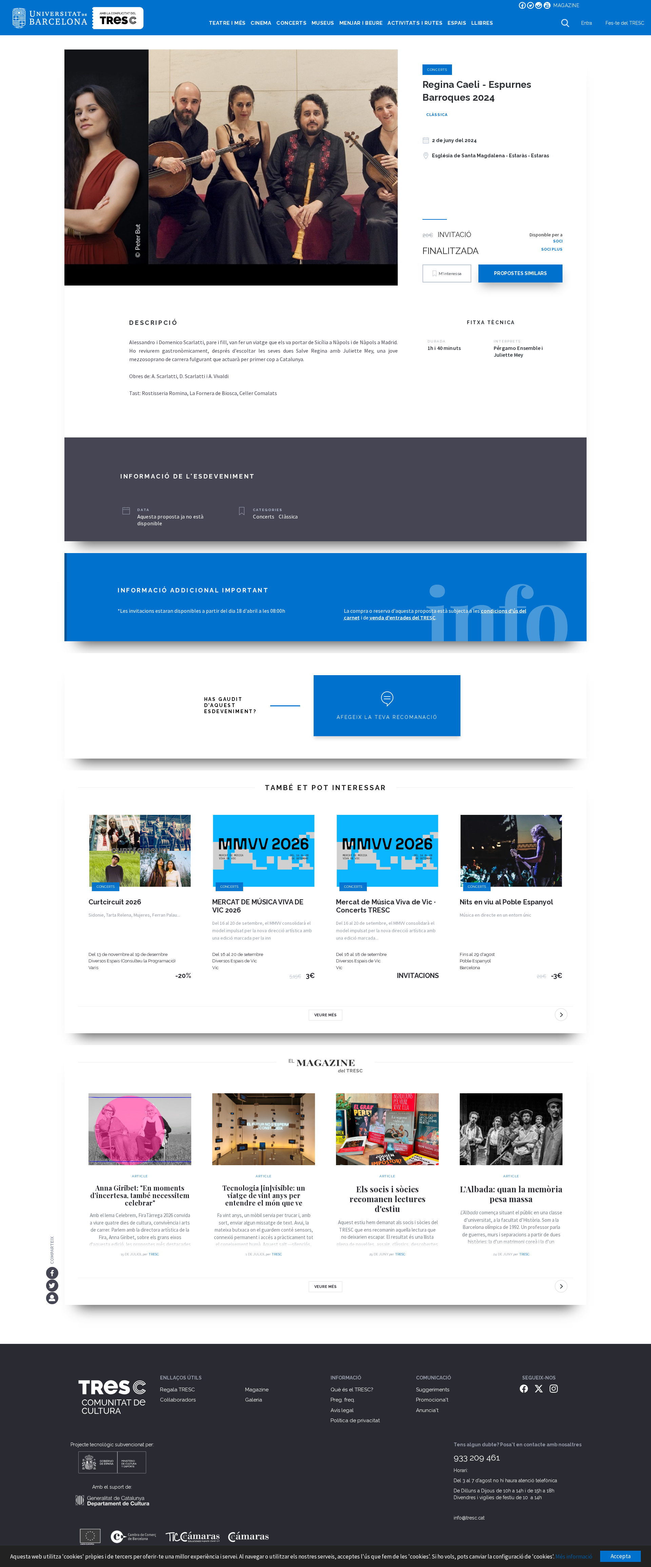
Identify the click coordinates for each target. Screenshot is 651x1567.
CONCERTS (291, 23)
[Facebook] (52, 1272)
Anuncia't (427, 1410)
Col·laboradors (178, 1400)
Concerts (437, 70)
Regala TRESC (177, 1390)
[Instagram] (554, 1388)
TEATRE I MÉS (227, 23)
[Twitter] (52, 1285)
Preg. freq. (343, 1400)
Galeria (253, 1400)
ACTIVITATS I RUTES (415, 23)
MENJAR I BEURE (361, 23)
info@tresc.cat (469, 1518)
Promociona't (432, 1400)
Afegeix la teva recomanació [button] (387, 717)
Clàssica (437, 115)
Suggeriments (432, 1390)
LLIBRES (482, 23)
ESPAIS (457, 23)
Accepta (621, 1556)
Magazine (257, 1390)
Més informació (573, 1556)
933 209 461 (477, 1457)
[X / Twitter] (539, 1388)
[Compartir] (52, 1298)
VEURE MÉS (325, 1015)
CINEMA (261, 23)
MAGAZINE (566, 5)
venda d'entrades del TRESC (402, 617)
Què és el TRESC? (352, 1390)
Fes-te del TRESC (625, 23)
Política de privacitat (355, 1420)
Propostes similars (520, 273)
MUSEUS (323, 23)
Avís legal (342, 1410)
